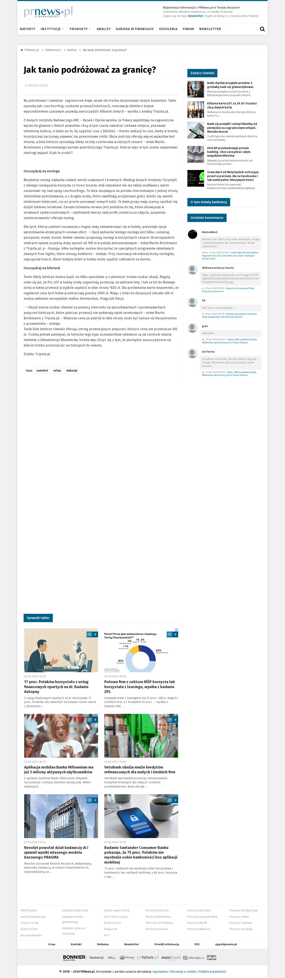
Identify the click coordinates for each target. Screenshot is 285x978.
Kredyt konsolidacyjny (33, 916)
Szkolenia (168, 29)
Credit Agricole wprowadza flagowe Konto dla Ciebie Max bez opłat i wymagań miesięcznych (230, 255)
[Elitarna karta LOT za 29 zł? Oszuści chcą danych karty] (195, 110)
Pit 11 (107, 935)
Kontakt (76, 944)
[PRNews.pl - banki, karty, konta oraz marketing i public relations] (46, 12)
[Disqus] (101, 440)
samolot (42, 370)
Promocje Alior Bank (199, 910)
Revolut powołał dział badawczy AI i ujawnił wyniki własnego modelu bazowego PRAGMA (56, 852)
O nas (51, 944)
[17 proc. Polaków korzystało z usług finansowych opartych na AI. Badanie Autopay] (61, 650)
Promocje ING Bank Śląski (243, 910)
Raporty (27, 29)
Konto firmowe (29, 929)
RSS (197, 944)
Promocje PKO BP (197, 922)
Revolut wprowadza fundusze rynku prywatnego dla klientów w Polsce (229, 315)
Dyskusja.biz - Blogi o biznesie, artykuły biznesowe (193, 957)
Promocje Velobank (240, 922)
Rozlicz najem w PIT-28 (116, 910)
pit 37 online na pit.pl (115, 916)
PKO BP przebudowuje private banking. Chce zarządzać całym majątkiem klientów (228, 151)
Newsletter (210, 29)
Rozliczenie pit (112, 922)
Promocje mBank (239, 916)
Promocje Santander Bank (202, 916)
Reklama (103, 944)
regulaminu (160, 971)
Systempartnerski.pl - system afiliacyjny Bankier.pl (127, 957)
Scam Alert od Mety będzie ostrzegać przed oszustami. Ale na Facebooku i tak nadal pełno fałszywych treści (233, 175)
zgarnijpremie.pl (226, 944)
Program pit (110, 929)
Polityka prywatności (212, 971)
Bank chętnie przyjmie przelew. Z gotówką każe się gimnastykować (230, 85)
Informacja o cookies (183, 971)
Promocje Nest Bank (240, 929)
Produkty (79, 29)
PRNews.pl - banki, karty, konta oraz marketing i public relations (148, 957)
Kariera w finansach (135, 29)
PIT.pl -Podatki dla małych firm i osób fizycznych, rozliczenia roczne (111, 957)
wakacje (71, 370)
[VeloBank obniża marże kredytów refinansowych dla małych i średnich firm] (141, 736)
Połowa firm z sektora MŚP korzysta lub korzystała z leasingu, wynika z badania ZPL (139, 687)
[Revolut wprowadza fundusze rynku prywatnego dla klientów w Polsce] (192, 302)
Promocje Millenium (199, 929)
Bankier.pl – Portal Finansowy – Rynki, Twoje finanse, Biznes (97, 957)
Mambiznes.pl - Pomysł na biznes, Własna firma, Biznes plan (171, 957)
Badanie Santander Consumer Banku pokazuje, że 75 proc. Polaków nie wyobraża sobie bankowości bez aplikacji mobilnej (140, 855)
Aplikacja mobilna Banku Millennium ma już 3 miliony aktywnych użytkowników (58, 769)
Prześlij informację (167, 944)
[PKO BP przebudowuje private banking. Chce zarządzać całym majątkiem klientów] (195, 154)
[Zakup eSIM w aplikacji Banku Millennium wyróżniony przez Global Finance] (192, 328)
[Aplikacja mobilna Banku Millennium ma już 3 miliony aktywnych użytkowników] (61, 736)
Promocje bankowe (157, 929)
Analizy (104, 29)
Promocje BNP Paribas (158, 916)
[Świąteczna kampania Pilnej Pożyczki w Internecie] (192, 269)
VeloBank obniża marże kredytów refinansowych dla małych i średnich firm (139, 769)
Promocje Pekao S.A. (157, 910)
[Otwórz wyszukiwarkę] (262, 29)
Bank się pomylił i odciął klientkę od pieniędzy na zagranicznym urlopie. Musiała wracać (232, 127)
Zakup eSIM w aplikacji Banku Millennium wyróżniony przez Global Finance (229, 341)
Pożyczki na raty (30, 922)
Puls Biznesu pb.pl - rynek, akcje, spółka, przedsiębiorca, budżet (211, 957)
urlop (57, 370)
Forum (188, 29)
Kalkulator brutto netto (75, 910)
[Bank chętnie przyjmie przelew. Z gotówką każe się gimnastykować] (195, 89)
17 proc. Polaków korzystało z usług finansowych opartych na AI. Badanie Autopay (56, 687)
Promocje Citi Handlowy (159, 922)
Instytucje (51, 29)
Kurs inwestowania (31, 935)
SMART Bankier (29, 910)
